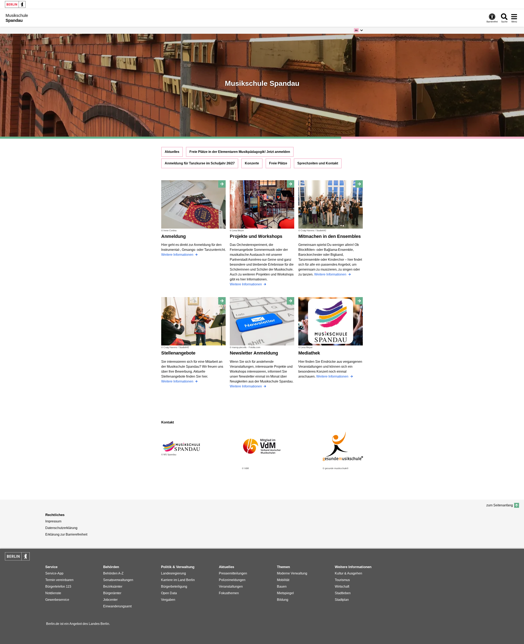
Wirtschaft (342, 586)
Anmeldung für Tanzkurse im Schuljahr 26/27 (200, 163)
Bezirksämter (112, 586)
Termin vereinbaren (59, 580)
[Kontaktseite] (181, 446)
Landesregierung (173, 573)
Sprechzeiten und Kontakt (317, 163)
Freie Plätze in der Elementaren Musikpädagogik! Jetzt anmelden (239, 151)
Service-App (54, 573)
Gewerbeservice (57, 599)
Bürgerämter (112, 593)
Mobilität (283, 580)
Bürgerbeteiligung (174, 586)
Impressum (53, 521)
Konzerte (252, 163)
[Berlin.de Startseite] (15, 4)
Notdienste (53, 593)
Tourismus (342, 580)
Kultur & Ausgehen (348, 573)
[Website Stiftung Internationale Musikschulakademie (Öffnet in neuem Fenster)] (343, 446)
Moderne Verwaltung (292, 573)
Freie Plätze (278, 163)
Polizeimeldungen (232, 580)
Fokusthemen (229, 593)
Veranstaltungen (231, 586)
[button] (358, 30)
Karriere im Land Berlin (178, 580)
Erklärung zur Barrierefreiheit (66, 534)
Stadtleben (343, 593)
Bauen (282, 586)
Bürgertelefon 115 (58, 586)
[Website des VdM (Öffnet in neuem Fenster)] (262, 446)
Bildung (282, 599)
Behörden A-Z (113, 573)
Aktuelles (172, 151)
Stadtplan (342, 599)
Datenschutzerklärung (61, 528)
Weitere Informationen (177, 254)
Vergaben (168, 599)
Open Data (169, 593)
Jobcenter (110, 599)
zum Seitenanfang (499, 505)
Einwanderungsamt (117, 606)
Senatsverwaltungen (118, 580)
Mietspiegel (285, 593)
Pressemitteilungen (233, 573)
